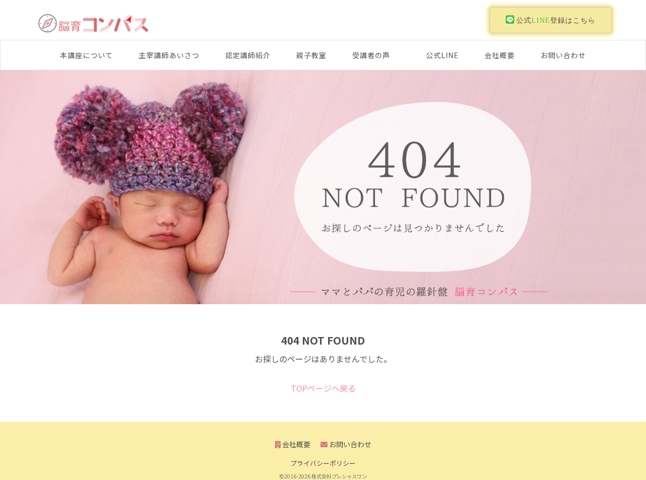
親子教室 (311, 55)
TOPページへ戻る (323, 388)
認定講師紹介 (248, 55)
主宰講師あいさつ (169, 55)
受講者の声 (371, 55)
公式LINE (442, 55)
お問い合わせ (563, 55)
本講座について (86, 55)
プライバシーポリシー (323, 463)
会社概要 (499, 55)
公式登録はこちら (555, 20)
